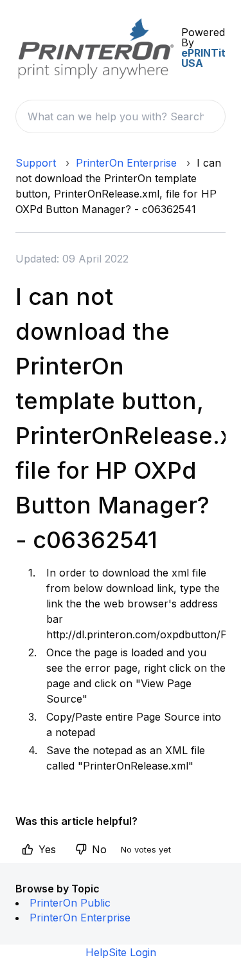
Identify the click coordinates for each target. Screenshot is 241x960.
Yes (47, 849)
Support (35, 162)
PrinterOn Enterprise (126, 162)
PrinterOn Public (70, 902)
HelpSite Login (120, 952)
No (99, 849)
